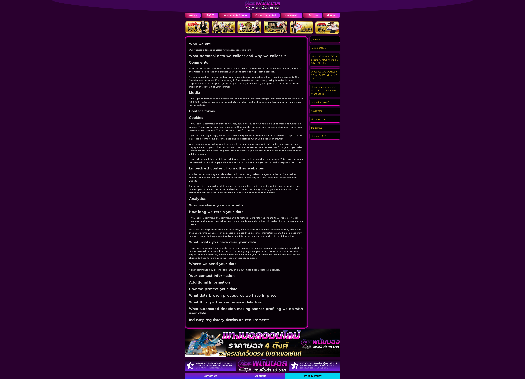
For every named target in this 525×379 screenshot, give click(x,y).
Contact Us (210, 375)
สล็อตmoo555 (318, 119)
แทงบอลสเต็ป (291, 15)
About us (260, 375)
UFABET (209, 15)
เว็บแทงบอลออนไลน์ (265, 15)
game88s (316, 39)
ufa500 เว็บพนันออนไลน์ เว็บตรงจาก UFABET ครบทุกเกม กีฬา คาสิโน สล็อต (324, 60)
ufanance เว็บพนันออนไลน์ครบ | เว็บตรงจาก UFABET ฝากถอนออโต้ (323, 90)
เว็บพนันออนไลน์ (318, 48)
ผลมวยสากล (316, 111)
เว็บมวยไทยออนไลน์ (320, 102)
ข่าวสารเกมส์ (316, 128)
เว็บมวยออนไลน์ (318, 136)
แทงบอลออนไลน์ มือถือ (235, 15)
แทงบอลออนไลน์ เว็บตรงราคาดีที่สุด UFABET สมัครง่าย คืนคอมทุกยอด (325, 75)
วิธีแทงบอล (312, 15)
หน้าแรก (193, 15)
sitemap (331, 15)
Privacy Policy (313, 375)
